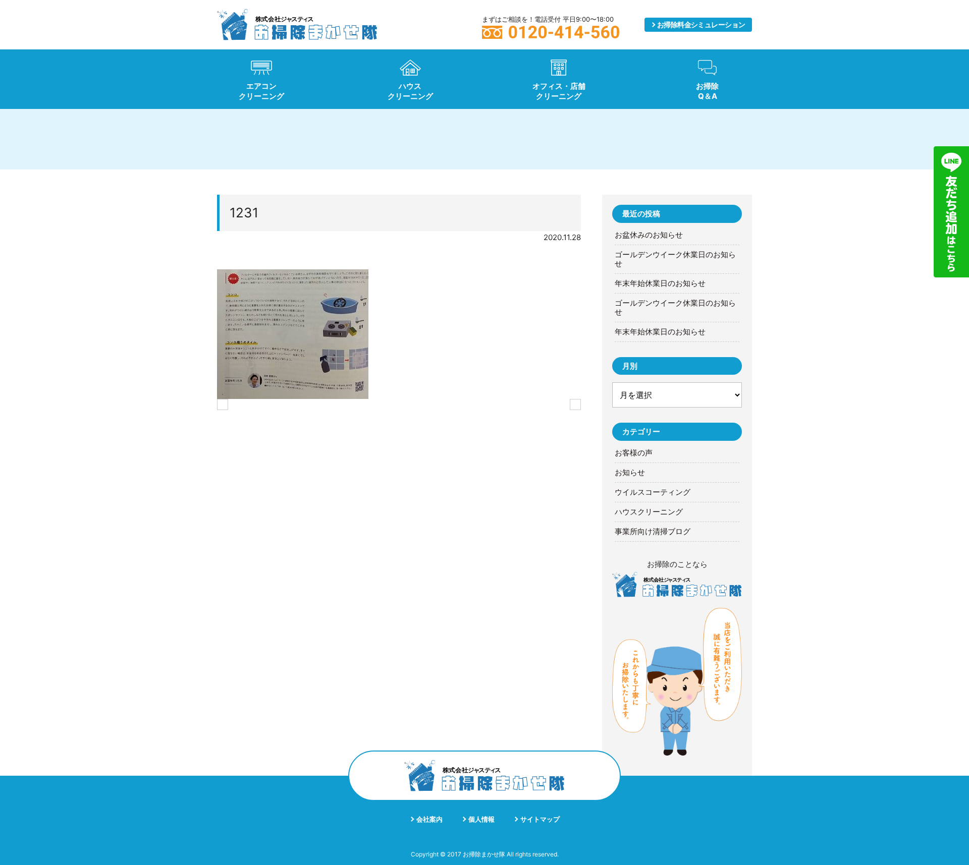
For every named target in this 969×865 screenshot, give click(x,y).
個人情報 (481, 819)
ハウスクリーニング (649, 511)
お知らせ (630, 472)
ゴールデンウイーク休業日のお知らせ (675, 259)
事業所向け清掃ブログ (652, 531)
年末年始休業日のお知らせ (660, 283)
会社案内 (429, 819)
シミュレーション (701, 24)
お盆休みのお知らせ (649, 235)
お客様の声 (634, 452)
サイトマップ (540, 819)
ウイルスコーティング (652, 492)
